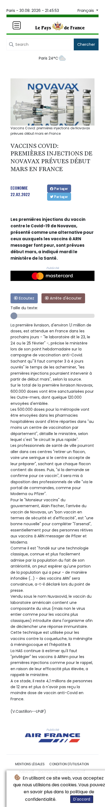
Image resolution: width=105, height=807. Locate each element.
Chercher (86, 44)
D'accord (81, 799)
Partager (60, 188)
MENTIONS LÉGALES (30, 764)
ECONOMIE (19, 188)
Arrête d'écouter (65, 298)
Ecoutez (26, 298)
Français (86, 10)
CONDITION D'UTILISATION (69, 764)
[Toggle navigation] (16, 25)
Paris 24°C (48, 58)
